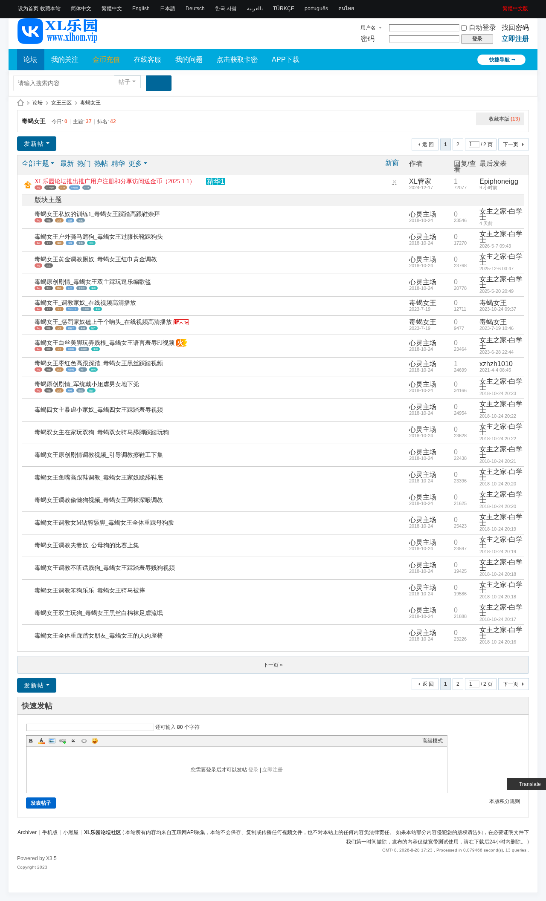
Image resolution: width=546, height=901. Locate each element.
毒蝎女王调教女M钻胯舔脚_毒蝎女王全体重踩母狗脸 (104, 523)
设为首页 (28, 9)
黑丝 (48, 288)
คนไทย (346, 9)
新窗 (392, 162)
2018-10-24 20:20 (497, 483)
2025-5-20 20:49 (496, 291)
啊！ (83, 369)
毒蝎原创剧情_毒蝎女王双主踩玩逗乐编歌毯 (93, 282)
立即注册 (515, 38)
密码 (368, 38)
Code (84, 740)
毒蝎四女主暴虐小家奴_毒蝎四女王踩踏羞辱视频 (99, 410)
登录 (253, 770)
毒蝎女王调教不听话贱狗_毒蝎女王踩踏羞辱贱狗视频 (105, 568)
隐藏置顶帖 (394, 184)
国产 (93, 328)
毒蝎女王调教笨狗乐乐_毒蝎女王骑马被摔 (90, 590)
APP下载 (285, 59)
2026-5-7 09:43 (495, 245)
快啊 (93, 369)
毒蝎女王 (90, 103)
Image (52, 740)
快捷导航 (499, 60)
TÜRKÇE (283, 9)
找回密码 (515, 27)
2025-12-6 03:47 (496, 268)
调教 (48, 220)
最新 (67, 163)
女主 (59, 309)
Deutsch (195, 9)
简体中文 (81, 9)
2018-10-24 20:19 (497, 528)
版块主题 (48, 199)
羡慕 (80, 243)
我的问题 (189, 59)
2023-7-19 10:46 (496, 328)
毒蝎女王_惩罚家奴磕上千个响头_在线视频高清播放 (103, 322)
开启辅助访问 (499, 6)
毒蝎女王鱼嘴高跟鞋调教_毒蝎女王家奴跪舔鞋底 (99, 477)
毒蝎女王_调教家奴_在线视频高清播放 (85, 303)
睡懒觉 (84, 349)
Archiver (27, 832)
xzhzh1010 (496, 363)
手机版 (50, 832)
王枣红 (81, 288)
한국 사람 (226, 9)
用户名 (368, 28)
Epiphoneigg (498, 181)
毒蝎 (59, 243)
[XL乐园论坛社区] (58, 40)
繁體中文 (112, 9)
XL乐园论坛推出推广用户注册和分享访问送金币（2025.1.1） (115, 181)
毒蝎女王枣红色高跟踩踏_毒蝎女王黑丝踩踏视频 (99, 363)
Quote (73, 740)
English (141, 9)
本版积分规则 (504, 801)
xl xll (63, 187)
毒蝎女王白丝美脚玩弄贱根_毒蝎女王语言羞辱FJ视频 (104, 343)
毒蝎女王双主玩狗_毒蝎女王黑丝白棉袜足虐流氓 (99, 613)
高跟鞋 (71, 349)
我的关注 (64, 59)
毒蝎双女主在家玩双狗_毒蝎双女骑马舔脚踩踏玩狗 (102, 432)
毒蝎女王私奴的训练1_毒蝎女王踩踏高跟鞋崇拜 (97, 214)
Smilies (94, 740)
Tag (38, 187)
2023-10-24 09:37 (497, 309)
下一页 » (273, 665)
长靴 (80, 220)
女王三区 (61, 103)
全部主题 (35, 163)
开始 (91, 243)
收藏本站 (50, 9)
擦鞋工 (71, 328)
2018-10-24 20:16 (497, 641)
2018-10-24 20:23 (497, 393)
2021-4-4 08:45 (495, 370)
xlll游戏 (74, 187)
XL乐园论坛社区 (20, 103)
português (316, 9)
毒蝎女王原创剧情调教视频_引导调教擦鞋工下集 (99, 455)
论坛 (30, 59)
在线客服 (147, 59)
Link (62, 740)
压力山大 (72, 309)
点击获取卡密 (237, 59)
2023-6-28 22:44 (496, 352)
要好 (91, 390)
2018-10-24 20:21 (497, 461)
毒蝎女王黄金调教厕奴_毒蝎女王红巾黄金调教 (96, 259)
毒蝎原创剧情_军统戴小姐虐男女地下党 (87, 384)
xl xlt (86, 187)
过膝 (70, 220)
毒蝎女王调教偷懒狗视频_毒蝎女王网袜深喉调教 (99, 500)
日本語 (167, 9)
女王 (59, 220)
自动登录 (482, 27)
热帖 (101, 163)
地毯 (70, 243)
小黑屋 (70, 832)
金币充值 (106, 59)
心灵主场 (422, 214)
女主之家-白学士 (501, 214)
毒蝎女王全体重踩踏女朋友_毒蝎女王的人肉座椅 (99, 635)
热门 (84, 163)
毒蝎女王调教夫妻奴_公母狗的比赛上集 (87, 545)
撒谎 (80, 390)
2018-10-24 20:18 (497, 574)
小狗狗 (86, 309)
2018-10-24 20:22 (497, 416)
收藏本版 (504, 119)
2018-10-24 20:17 (497, 619)
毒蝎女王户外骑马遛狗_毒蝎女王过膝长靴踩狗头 (99, 237)
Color (41, 740)
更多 (135, 163)
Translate (530, 784)
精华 (118, 163)
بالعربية (255, 9)
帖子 (125, 81)
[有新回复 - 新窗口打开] (29, 217)
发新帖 (34, 143)
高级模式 (432, 741)
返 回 (428, 144)
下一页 (510, 144)
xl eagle (50, 187)
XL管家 (420, 181)
